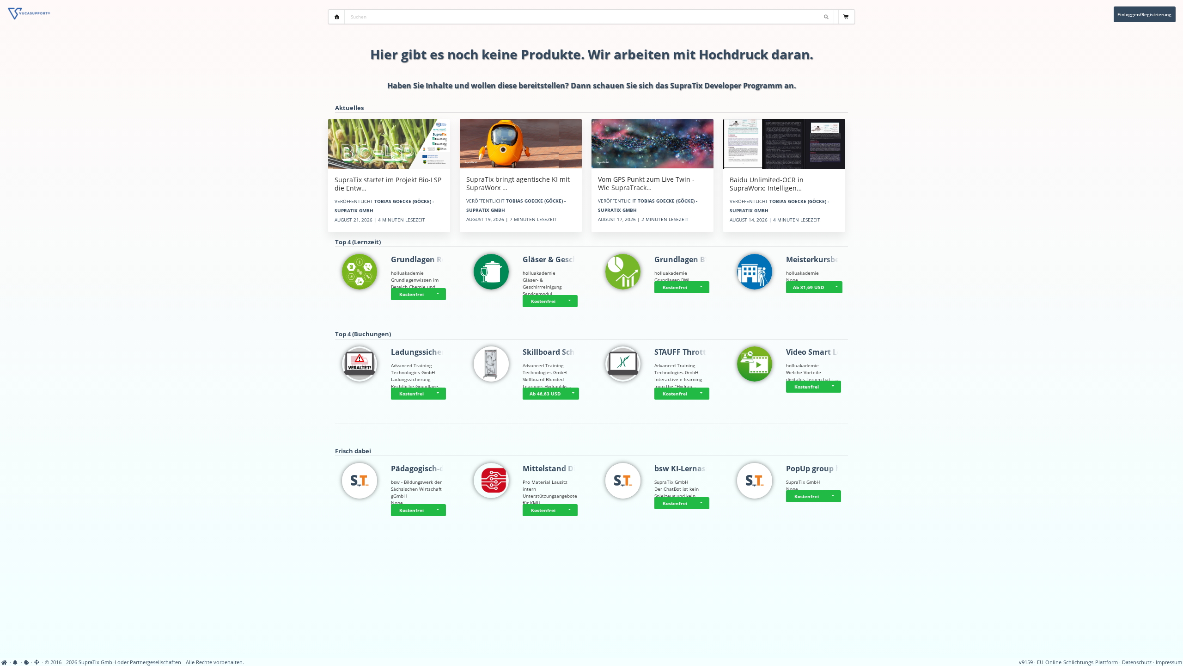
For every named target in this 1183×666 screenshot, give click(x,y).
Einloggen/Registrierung (1144, 14)
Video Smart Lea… (819, 352)
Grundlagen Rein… (425, 259)
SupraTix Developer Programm (726, 85)
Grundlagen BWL (685, 259)
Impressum (1169, 662)
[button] (439, 294)
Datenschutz (1137, 662)
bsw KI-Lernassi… (686, 468)
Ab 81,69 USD (808, 287)
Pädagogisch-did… (424, 468)
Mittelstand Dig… (554, 468)
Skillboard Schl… (553, 352)
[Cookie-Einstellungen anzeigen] (27, 662)
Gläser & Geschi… (554, 259)
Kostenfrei (411, 294)
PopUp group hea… (821, 468)
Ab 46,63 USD (545, 393)
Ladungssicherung (425, 352)
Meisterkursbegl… (819, 259)
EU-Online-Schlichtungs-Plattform (1077, 662)
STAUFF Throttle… (686, 352)
